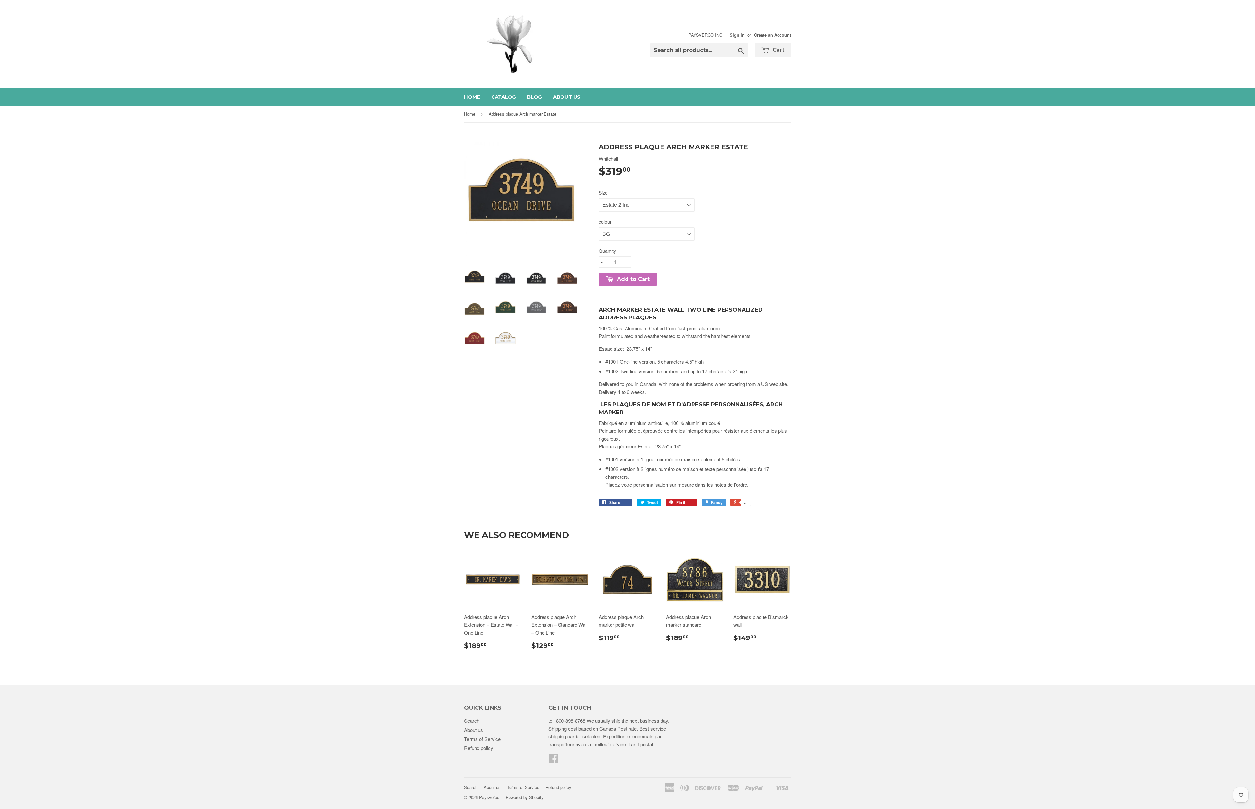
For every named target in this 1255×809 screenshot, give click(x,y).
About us (566, 97)
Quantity (607, 251)
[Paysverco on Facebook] (553, 760)
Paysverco (489, 797)
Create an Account (772, 35)
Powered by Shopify (525, 797)
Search (471, 720)
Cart (777, 50)
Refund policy (478, 747)
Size (603, 192)
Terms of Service (482, 739)
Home (472, 97)
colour (605, 221)
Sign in (737, 35)
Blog (534, 97)
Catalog (503, 97)
